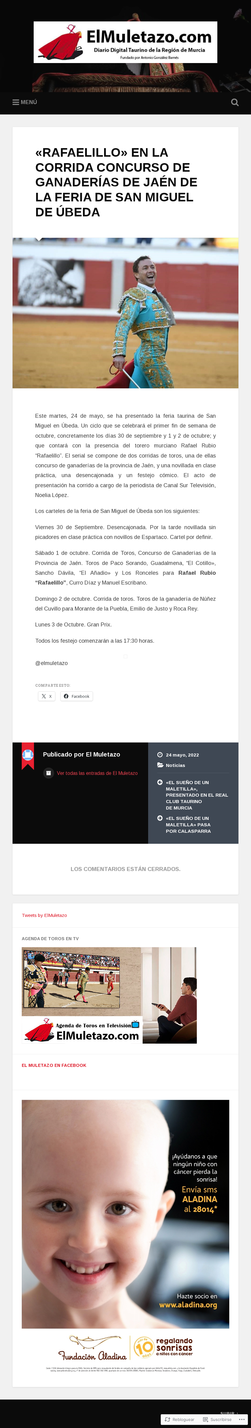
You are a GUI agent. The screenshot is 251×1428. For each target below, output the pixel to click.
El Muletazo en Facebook (54, 1065)
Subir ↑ (229, 1413)
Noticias (175, 765)
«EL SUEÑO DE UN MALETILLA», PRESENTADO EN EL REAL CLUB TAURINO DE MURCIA (197, 795)
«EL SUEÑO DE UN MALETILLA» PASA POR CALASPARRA (188, 824)
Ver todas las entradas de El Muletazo (97, 773)
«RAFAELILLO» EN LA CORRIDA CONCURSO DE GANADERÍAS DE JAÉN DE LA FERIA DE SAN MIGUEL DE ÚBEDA (116, 182)
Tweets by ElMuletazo (44, 915)
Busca (233, 102)
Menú (29, 102)
